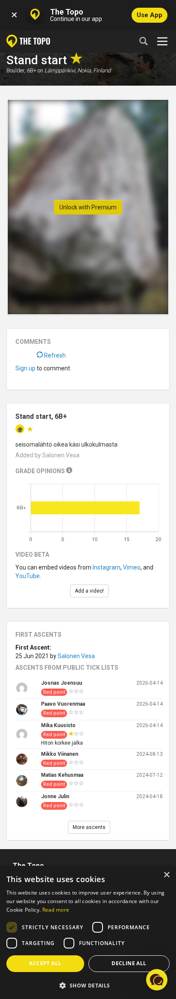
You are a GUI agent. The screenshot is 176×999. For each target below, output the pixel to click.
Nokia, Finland (94, 70)
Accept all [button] (45, 963)
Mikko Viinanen (59, 754)
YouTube (27, 576)
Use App (149, 15)
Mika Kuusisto (58, 725)
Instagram (106, 567)
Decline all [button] (128, 963)
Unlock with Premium (88, 207)
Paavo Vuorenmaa (63, 704)
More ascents (89, 827)
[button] (88, 985)
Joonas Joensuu (61, 683)
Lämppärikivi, (60, 70)
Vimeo (132, 567)
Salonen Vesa (76, 656)
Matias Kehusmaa (62, 775)
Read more (56, 909)
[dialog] (88, 932)
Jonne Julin (55, 796)
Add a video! (89, 591)
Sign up (25, 368)
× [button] (166, 875)
